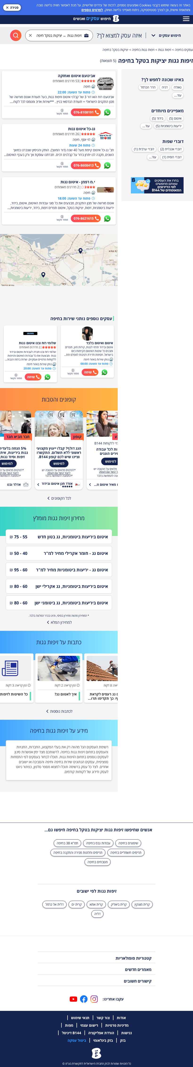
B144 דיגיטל (71, 1032)
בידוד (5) (157, 118)
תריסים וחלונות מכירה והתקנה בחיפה (77, 852)
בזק (123, 1040)
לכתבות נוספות (61, 711)
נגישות (126, 1032)
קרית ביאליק (119, 904)
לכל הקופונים (61, 498)
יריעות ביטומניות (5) (168, 126)
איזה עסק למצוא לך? (119, 35)
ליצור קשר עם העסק (110, 471)
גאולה (177, 87)
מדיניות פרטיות (117, 1025)
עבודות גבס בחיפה (98, 843)
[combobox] (59, 35)
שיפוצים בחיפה (128, 843)
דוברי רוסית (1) (171, 157)
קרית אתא (96, 904)
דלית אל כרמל (54, 904)
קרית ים (77, 904)
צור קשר (103, 1017)
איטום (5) (175, 118)
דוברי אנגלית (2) (170, 149)
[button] (93, 86)
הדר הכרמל (148, 87)
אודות (121, 1017)
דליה (97, 914)
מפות (69, 1025)
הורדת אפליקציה (101, 1032)
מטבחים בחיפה (98, 862)
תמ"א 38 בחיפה (67, 843)
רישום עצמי (89, 1025)
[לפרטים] (157, 185)
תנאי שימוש (80, 1017)
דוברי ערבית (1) (144, 149)
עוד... (177, 95)
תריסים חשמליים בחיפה (125, 852)
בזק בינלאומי (103, 1040)
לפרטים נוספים (92, 10)
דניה (165, 87)
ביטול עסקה (77, 1040)
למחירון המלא (61, 622)
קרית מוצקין (142, 904)
